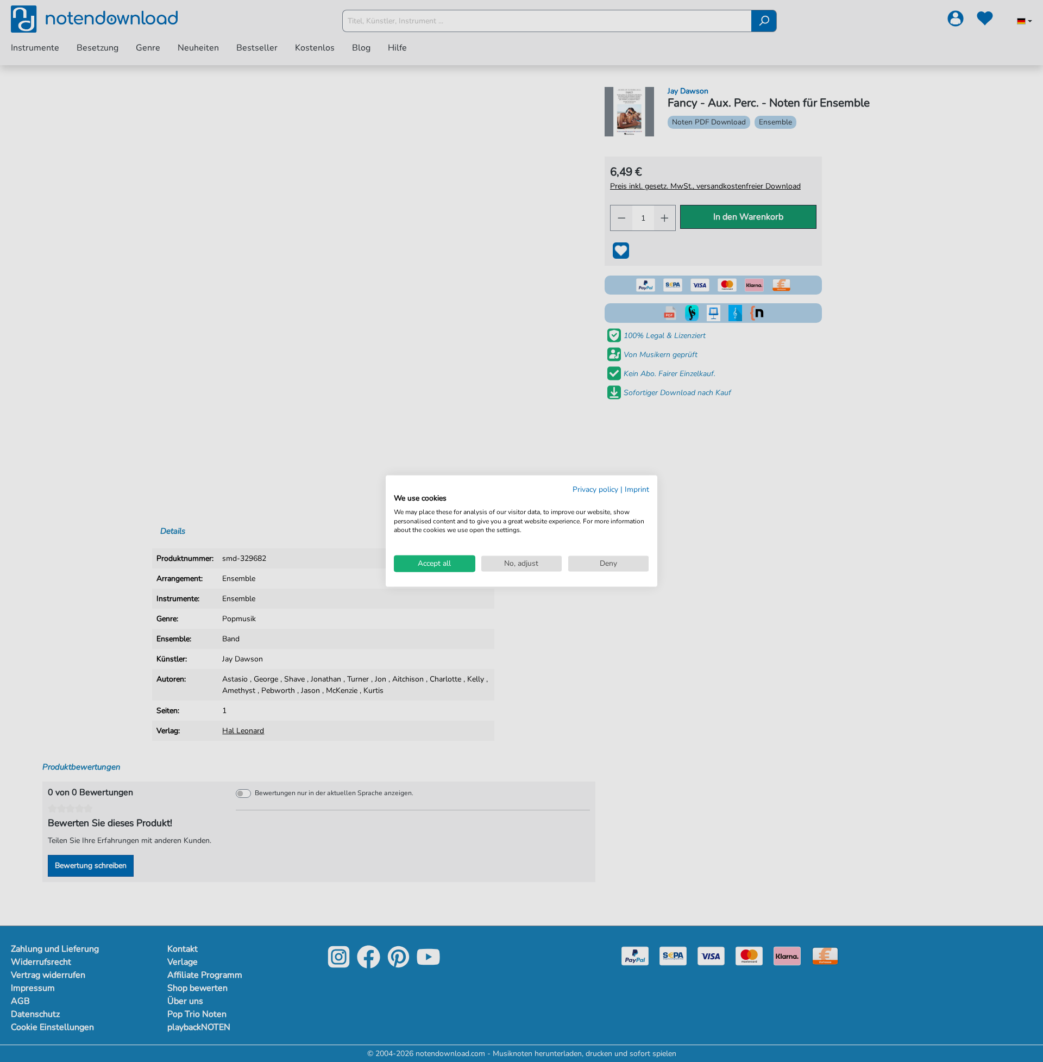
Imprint (637, 489)
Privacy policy (595, 489)
